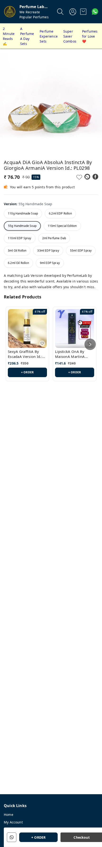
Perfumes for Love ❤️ (89, 36)
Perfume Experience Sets (49, 36)
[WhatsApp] (87, 177)
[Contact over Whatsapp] (95, 11)
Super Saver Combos (69, 36)
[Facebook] (95, 177)
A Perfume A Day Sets (27, 36)
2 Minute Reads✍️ (8, 36)
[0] (83, 11)
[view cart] (83, 11)
